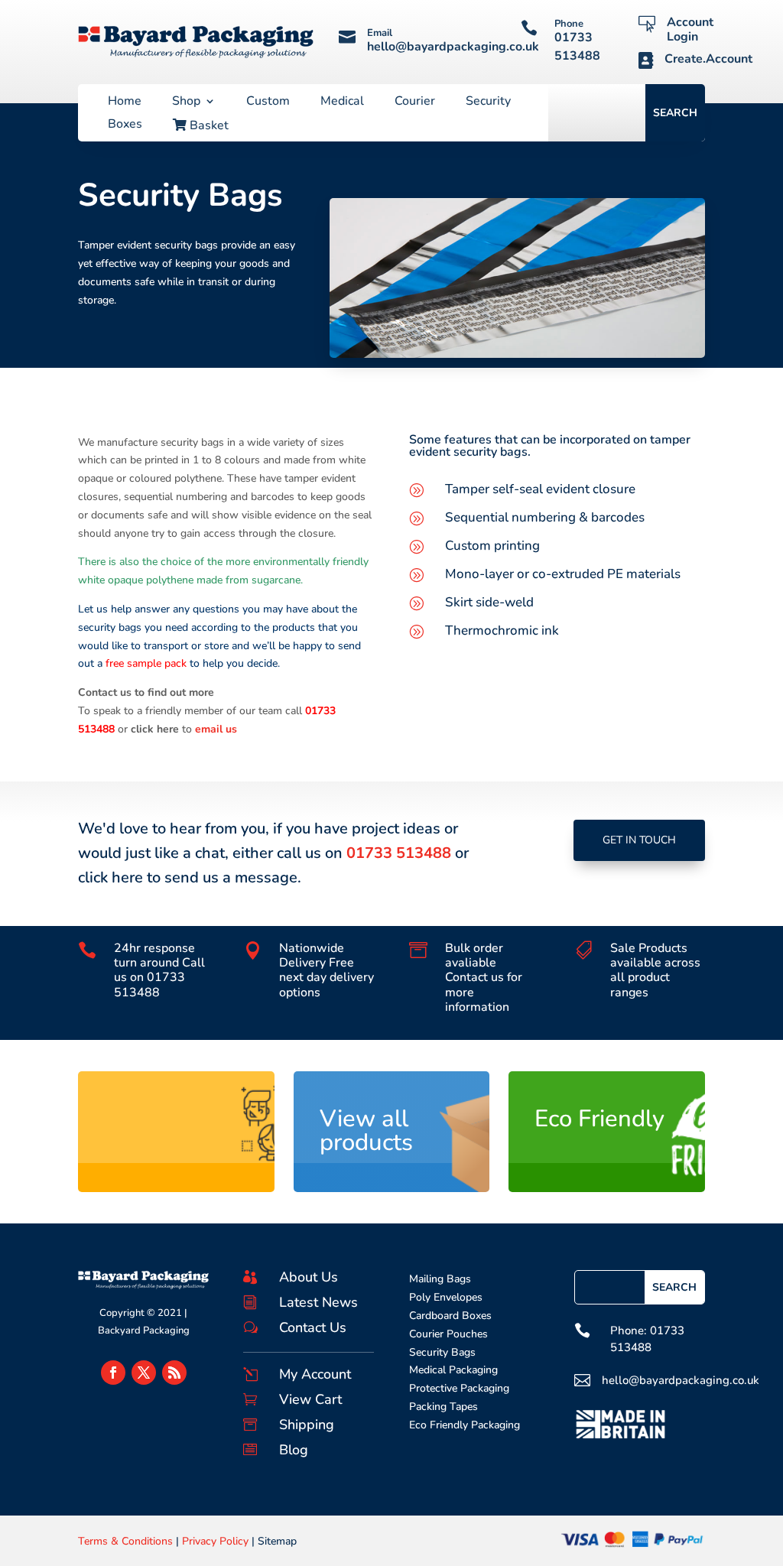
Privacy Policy (215, 1541)
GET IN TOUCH (639, 840)
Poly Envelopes (445, 1297)
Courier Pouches (448, 1334)
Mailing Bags (440, 1279)
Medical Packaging (453, 1370)
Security (488, 102)
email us (216, 729)
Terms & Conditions (125, 1541)
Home (124, 102)
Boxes (125, 125)
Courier (415, 102)
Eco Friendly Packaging (464, 1425)
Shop (186, 102)
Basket (208, 126)
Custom (268, 102)
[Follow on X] (144, 1372)
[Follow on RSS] (174, 1372)
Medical (342, 102)
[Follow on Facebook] (113, 1372)
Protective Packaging (459, 1388)
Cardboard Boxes (450, 1315)
